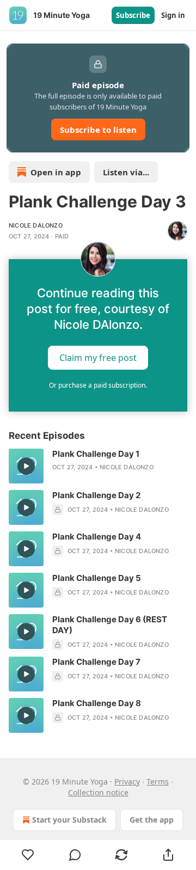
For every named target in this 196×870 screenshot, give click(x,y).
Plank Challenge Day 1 (95, 454)
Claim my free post (98, 358)
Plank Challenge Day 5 (96, 578)
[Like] (28, 855)
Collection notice (98, 792)
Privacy (127, 781)
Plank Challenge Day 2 (96, 495)
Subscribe (133, 15)
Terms (157, 781)
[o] (26, 466)
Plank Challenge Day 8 (96, 703)
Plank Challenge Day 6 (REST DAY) (109, 624)
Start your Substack (69, 819)
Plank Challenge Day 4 (96, 536)
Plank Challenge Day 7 (96, 662)
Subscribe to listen (98, 129)
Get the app (152, 819)
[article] (98, 466)
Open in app (55, 172)
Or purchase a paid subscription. (98, 385)
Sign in (173, 15)
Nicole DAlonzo (36, 225)
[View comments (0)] (75, 855)
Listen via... (126, 172)
